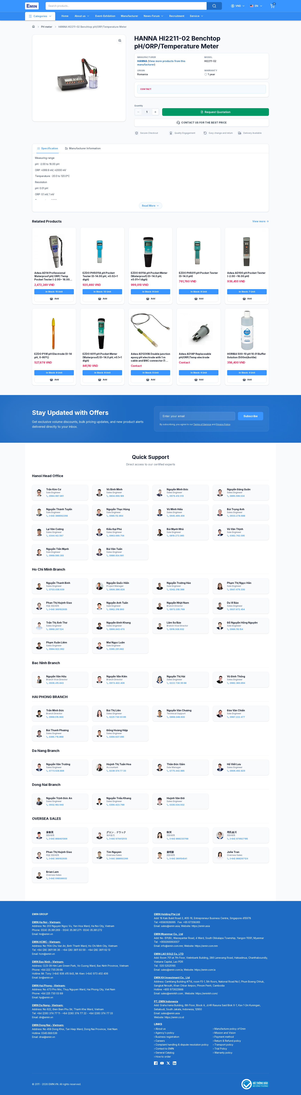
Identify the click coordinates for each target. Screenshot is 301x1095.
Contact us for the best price (204, 122)
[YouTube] (162, 1063)
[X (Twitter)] (168, 1063)
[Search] (214, 6)
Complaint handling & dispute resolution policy (182, 1044)
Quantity (138, 105)
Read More (148, 205)
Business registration (167, 1036)
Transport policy (223, 1044)
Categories (40, 16)
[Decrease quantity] (138, 112)
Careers (160, 1040)
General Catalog (165, 1052)
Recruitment (176, 15)
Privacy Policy (223, 424)
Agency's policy (165, 1032)
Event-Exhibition (105, 15)
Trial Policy (220, 1048)
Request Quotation (217, 112)
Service (194, 15)
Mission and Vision (225, 1032)
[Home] (33, 26)
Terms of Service (202, 424)
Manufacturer (129, 15)
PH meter (46, 26)
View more (258, 221)
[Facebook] (155, 1063)
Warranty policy (223, 1052)
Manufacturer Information (85, 148)
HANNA (142, 61)
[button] (79, 78)
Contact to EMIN (165, 1048)
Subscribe (251, 416)
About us (80, 15)
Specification (49, 148)
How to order (163, 1056)
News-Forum (152, 15)
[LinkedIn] (174, 1063)
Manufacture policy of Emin (230, 1028)
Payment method (224, 1036)
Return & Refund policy (227, 1040)
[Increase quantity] (155, 112)
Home (64, 15)
